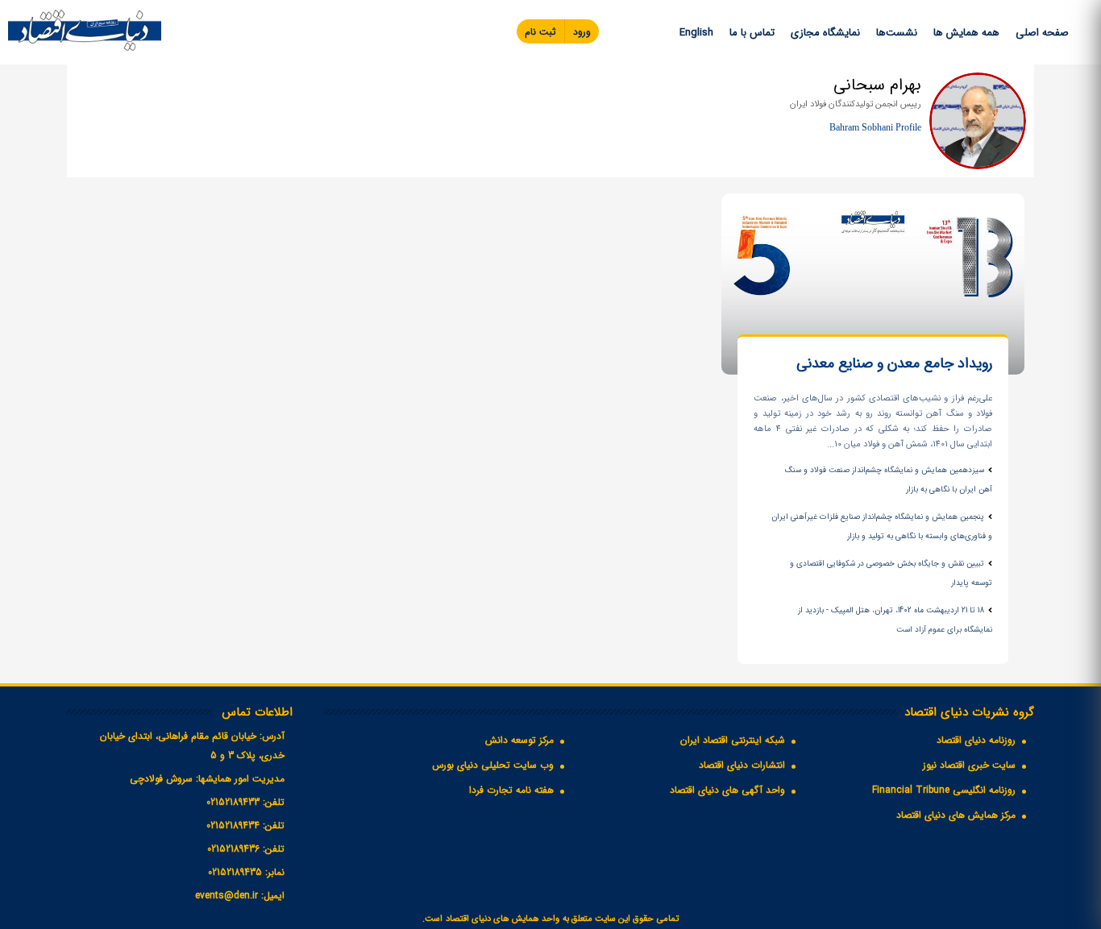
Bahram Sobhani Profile (875, 127)
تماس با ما (752, 32)
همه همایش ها (966, 32)
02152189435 (235, 872)
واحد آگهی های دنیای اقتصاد (727, 790)
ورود (582, 31)
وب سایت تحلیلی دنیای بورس (493, 765)
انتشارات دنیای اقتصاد (742, 765)
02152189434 (233, 825)
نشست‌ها (896, 32)
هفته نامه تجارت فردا (511, 790)
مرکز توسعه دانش (519, 740)
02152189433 (233, 802)
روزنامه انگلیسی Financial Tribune (944, 790)
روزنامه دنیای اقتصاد (976, 740)
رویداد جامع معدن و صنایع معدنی (894, 364)
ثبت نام (540, 31)
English (696, 32)
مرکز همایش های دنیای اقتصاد (956, 815)
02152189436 (233, 848)
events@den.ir (226, 895)
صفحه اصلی (1042, 32)
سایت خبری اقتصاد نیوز (969, 765)
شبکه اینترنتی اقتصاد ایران (732, 740)
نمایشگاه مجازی (825, 32)
